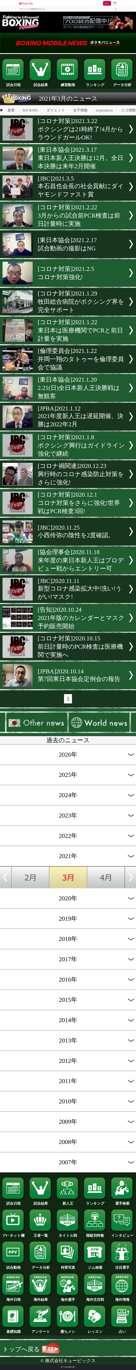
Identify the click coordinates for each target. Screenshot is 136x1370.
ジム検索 (95, 1267)
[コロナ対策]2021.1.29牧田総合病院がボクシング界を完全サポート (81, 301)
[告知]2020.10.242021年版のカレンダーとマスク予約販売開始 (81, 617)
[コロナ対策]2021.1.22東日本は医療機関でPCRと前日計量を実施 (80, 330)
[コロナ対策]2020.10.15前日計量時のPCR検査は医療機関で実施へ (80, 646)
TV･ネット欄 (13, 1235)
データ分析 (122, 85)
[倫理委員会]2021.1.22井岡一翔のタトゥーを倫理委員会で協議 (81, 359)
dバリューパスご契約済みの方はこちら (32, 9)
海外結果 (41, 1300)
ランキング (95, 85)
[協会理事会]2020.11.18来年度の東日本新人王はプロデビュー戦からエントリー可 (81, 560)
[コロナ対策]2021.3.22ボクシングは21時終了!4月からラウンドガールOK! (80, 129)
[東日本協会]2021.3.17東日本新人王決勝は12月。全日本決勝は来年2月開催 (80, 158)
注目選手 (122, 1267)
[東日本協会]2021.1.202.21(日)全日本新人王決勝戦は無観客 (79, 387)
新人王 (68, 1203)
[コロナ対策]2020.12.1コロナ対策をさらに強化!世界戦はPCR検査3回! (79, 502)
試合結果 (41, 85)
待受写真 (68, 1267)
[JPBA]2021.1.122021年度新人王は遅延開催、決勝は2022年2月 (80, 416)
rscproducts (104, 110)
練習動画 (68, 85)
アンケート (41, 1332)
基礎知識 (13, 1332)
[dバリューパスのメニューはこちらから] (114, 3)
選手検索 (122, 1203)
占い (122, 1332)
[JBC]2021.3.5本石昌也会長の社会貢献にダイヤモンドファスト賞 (81, 186)
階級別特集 (95, 1235)
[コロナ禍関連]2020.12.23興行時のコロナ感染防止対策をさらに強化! (81, 474)
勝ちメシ (68, 1332)
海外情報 (122, 1300)
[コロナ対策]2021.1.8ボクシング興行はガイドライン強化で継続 (81, 445)
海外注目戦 (95, 1300)
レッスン (95, 1332)
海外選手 (68, 1300)
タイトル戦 (68, 1235)
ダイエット (55, 110)
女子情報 (80, 110)
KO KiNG (30, 110)
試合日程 (13, 85)
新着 (11, 110)
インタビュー (122, 1235)
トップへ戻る (22, 1349)
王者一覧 (41, 1235)
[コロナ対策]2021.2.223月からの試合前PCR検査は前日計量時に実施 (79, 215)
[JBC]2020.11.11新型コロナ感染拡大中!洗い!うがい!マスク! (80, 588)
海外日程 (13, 1300)
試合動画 (13, 1267)
